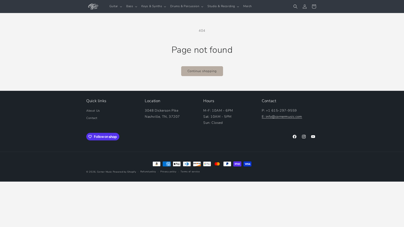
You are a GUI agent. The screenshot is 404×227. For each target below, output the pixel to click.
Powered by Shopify (124, 171)
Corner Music (104, 171)
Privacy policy (168, 171)
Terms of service (190, 171)
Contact (91, 118)
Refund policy (148, 171)
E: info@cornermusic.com (282, 116)
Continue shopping (202, 71)
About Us (93, 111)
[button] (115, 6)
